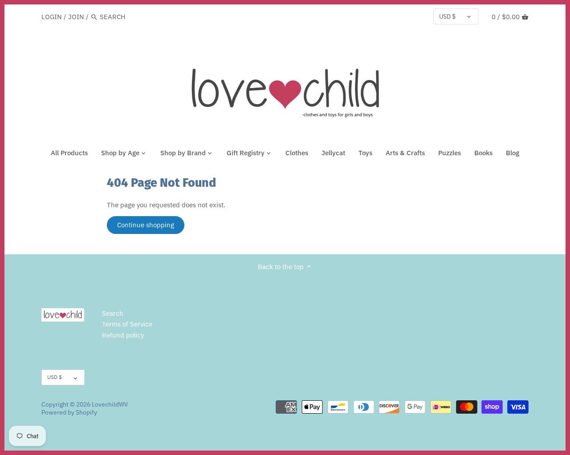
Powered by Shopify (69, 412)
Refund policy (123, 335)
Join (76, 16)
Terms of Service (127, 324)
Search (112, 313)
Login (51, 16)
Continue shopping (145, 225)
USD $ (447, 16)
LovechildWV (110, 404)
